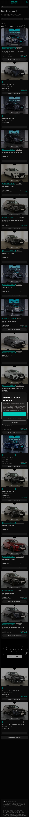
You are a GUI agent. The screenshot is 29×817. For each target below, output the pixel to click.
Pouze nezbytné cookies (14, 418)
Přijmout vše (14, 414)
